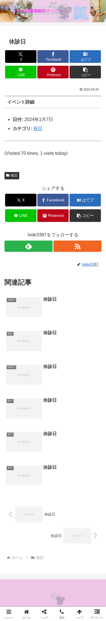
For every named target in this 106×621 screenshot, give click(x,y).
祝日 (37, 128)
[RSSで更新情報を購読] (77, 246)
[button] (85, 72)
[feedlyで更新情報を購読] (29, 246)
